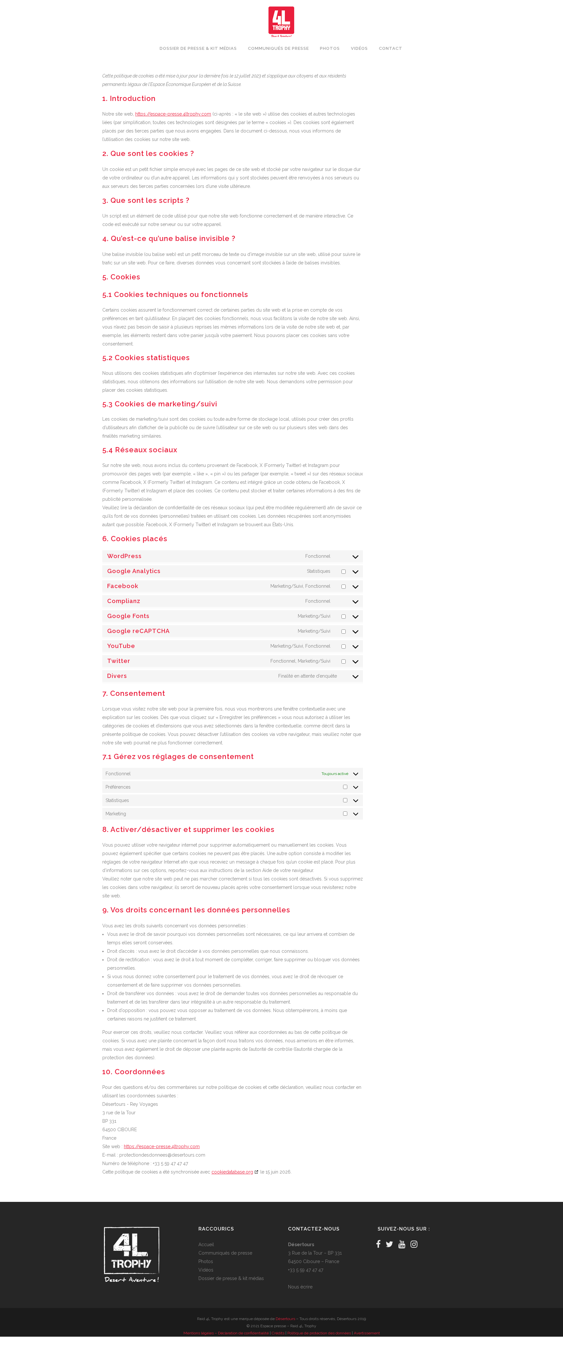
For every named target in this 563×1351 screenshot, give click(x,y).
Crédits (278, 1333)
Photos (205, 1261)
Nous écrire (300, 1286)
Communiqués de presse (225, 1253)
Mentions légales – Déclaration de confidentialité (226, 1333)
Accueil (206, 1244)
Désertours (285, 1318)
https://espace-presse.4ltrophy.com (173, 114)
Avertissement (367, 1333)
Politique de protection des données (319, 1333)
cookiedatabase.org (232, 1172)
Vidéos (205, 1270)
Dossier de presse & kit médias (231, 1278)
